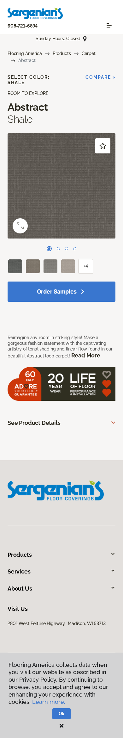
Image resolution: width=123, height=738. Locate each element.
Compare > (100, 77)
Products (62, 53)
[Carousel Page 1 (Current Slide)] (49, 248)
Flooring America (25, 53)
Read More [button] (85, 355)
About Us (20, 588)
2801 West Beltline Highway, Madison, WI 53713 (57, 623)
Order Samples (57, 291)
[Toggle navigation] (109, 25)
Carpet (89, 53)
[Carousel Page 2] (58, 248)
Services (19, 571)
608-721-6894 (23, 25)
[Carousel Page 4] (74, 248)
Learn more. (48, 701)
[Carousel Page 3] (66, 248)
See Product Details (34, 422)
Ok (62, 713)
